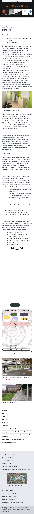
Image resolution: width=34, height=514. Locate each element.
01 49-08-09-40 (6, 464)
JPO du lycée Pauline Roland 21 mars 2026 (14, 432)
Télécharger (15, 305)
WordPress (5, 512)
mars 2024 (5, 425)
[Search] (31, 20)
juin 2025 (4, 419)
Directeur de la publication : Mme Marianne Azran (16, 470)
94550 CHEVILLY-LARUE (8, 461)
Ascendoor (18, 510)
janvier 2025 (5, 422)
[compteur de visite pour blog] (17, 249)
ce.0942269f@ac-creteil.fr (9, 467)
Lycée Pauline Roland (17, 6)
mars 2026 (5, 416)
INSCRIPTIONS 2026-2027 (9, 429)
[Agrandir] (30, 92)
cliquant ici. (7, 379)
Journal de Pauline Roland (9, 442)
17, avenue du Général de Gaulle (11, 458)
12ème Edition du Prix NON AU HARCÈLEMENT (14, 439)
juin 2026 (4, 413)
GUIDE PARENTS (5, 305)
